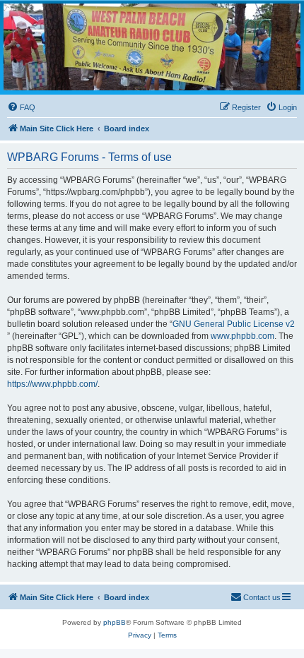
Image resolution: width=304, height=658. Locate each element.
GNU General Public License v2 (234, 324)
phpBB (114, 622)
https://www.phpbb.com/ (52, 384)
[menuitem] (21, 107)
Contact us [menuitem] (262, 597)
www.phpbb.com (242, 336)
